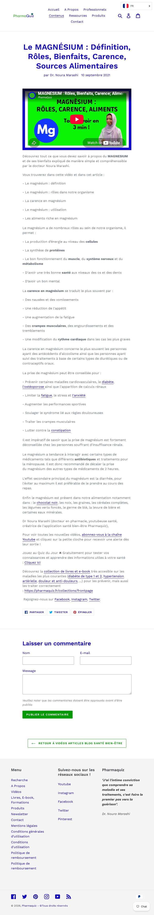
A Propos (18, 786)
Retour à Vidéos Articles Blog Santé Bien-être (80, 743)
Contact (17, 820)
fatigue (46, 395)
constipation (61, 430)
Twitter (94, 599)
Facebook (62, 599)
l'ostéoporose (33, 387)
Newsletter (19, 814)
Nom (26, 653)
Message (29, 671)
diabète (107, 382)
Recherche (19, 780)
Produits (17, 808)
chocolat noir (47, 503)
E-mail (85, 653)
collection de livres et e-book (67, 571)
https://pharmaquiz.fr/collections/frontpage (58, 591)
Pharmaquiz (29, 905)
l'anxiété (78, 395)
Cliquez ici (32, 562)
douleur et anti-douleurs (57, 581)
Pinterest (65, 819)
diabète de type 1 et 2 (85, 576)
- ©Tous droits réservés (52, 905)
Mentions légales (24, 826)
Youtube (64, 784)
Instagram (79, 599)
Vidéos (16, 792)
